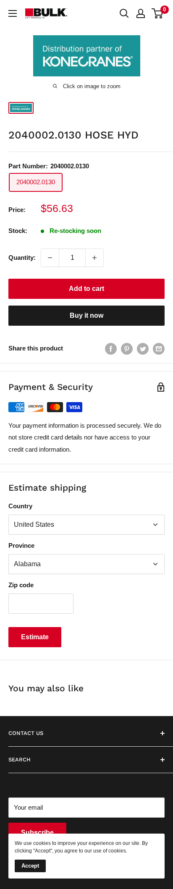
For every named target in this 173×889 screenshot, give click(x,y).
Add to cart (86, 288)
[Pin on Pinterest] (127, 349)
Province (21, 545)
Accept (30, 866)
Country (20, 506)
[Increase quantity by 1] (94, 258)
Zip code (21, 584)
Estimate (35, 637)
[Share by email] (159, 349)
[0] (157, 13)
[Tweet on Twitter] (143, 349)
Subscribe (37, 832)
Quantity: (22, 257)
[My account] (140, 13)
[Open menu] (12, 13)
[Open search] (124, 13)
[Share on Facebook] (111, 349)
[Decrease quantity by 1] (50, 258)
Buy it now (86, 315)
